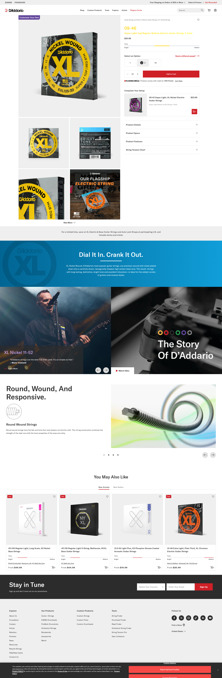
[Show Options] (162, 586)
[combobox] (150, 586)
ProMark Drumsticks (49, 624)
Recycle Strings (15, 649)
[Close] (218, 670)
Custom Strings (83, 616)
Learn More (13, 368)
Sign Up (204, 587)
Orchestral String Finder (121, 628)
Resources (13, 644)
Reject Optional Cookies (169, 670)
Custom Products (94, 10)
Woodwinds (46, 632)
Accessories (46, 636)
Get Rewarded (211, 2)
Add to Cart (171, 74)
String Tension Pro (119, 632)
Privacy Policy (17, 671)
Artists (124, 10)
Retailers (12, 632)
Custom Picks (82, 620)
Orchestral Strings (48, 628)
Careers (12, 624)
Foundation (14, 620)
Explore (115, 10)
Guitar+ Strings (47, 616)
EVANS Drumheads (49, 620)
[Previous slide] (98, 370)
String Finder (117, 616)
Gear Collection (118, 636)
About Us (13, 616)
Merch (43, 640)
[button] (198, 20)
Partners (12, 636)
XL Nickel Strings (164, 20)
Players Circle (136, 10)
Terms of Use (62, 671)
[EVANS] (8, 2)
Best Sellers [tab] (118, 487)
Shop (82, 10)
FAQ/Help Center (16, 653)
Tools (107, 10)
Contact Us (13, 657)
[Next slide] (106, 370)
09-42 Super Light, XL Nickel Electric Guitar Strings (166, 99)
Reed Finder (116, 624)
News (11, 640)
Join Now (178, 81)
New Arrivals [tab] (104, 487)
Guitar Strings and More (132, 20)
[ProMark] (20, 2)
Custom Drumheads (85, 624)
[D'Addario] (14, 10)
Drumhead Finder (119, 620)
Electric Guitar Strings (149, 20)
